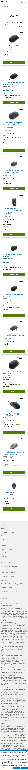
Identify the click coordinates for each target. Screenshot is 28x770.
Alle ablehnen (16, 768)
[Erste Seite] (4, 515)
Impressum (4, 598)
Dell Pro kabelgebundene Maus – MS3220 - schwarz (14, 84)
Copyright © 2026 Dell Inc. (8, 573)
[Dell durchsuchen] (25, 7)
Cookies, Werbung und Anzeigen (10, 587)
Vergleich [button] (21, 32)
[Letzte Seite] (24, 515)
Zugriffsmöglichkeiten (7, 595)
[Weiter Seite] (21, 515)
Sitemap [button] (3, 536)
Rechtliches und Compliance (9, 591)
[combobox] (14, 7)
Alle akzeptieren (24, 768)
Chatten (6, 684)
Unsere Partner (5, 553)
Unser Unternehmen (6, 549)
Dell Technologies (6, 563)
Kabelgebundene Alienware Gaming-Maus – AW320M (12, 413)
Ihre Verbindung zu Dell (7, 532)
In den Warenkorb (14, 62)
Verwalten (3, 768)
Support (3, 528)
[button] (22, 2)
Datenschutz (4, 580)
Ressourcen (4, 556)
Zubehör (5, 12)
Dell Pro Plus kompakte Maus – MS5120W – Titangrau (13, 171)
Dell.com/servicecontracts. (15, 644)
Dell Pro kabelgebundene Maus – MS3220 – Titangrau (14, 453)
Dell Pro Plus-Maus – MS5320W (14, 335)
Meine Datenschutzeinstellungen (10, 584)
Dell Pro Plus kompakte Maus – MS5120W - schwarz (13, 296)
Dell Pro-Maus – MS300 (11, 46)
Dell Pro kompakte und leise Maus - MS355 (12, 373)
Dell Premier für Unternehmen (9, 566)
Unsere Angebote (5, 545)
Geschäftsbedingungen (7, 576)
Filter (21, 27)
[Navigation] (2, 2)
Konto (3, 525)
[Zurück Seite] (8, 515)
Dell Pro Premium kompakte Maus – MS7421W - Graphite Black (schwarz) (12, 125)
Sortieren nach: (5, 24)
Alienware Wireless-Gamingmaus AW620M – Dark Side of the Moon (13, 211)
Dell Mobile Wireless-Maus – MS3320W (12, 256)
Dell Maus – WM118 (9, 492)
